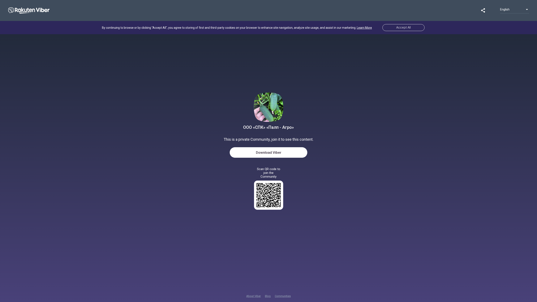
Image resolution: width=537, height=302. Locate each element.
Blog (268, 296)
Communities (283, 296)
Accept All (403, 27)
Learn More (364, 27)
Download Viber (268, 152)
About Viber (253, 296)
